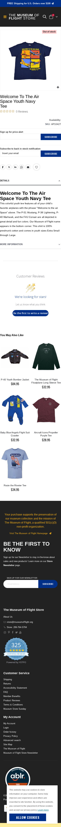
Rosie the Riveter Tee (15, 485)
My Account (9, 723)
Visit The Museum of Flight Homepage (29, 533)
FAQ (5, 692)
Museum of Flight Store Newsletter (20, 753)
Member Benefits (11, 696)
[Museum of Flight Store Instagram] (5, 632)
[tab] (30, 180)
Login (6, 727)
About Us (8, 617)
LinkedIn (15, 167)
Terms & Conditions (13, 704)
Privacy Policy (10, 736)
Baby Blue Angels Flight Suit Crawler (15, 434)
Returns (7, 683)
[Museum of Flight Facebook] (12, 632)
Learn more (43, 810)
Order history (9, 732)
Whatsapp (21, 167)
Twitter (9, 167)
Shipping (7, 679)
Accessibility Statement (15, 688)
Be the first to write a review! (30, 313)
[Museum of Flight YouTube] (20, 632)
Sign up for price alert (11, 132)
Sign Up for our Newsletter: (22, 578)
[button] (44, 16)
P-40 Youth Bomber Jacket (15, 379)
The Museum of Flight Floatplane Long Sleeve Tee (46, 381)
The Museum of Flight (14, 748)
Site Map (7, 744)
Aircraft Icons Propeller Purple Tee (46, 434)
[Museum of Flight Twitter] (16, 632)
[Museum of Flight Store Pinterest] (9, 632)
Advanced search (12, 740)
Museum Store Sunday (14, 709)
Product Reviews (11, 700)
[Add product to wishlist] (36, 167)
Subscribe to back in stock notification (20, 148)
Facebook (2, 167)
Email (28, 167)
